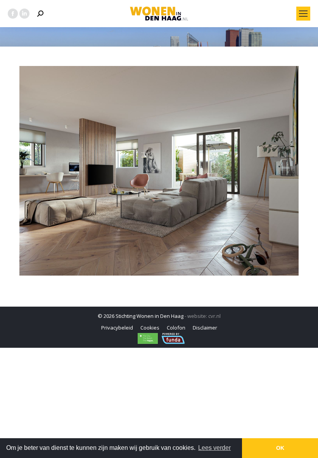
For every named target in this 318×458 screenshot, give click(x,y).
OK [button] (280, 448)
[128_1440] (159, 171)
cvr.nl (214, 315)
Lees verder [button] (214, 447)
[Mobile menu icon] (303, 14)
